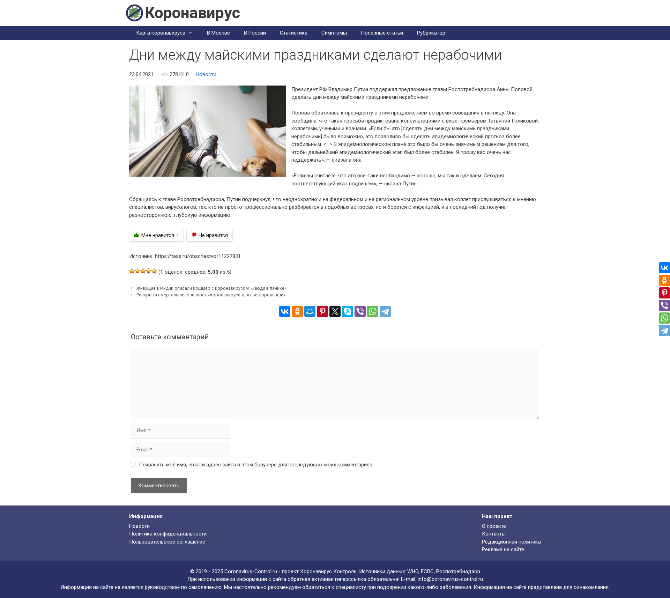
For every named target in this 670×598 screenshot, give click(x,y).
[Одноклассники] (297, 311)
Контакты (494, 534)
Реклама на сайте (503, 549)
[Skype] (347, 311)
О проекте (494, 526)
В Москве (218, 33)
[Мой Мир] (309, 311)
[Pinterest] (322, 311)
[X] (335, 311)
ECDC (427, 571)
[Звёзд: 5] (154, 271)
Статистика (293, 33)
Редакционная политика (511, 542)
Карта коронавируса (160, 33)
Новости (206, 74)
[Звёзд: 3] (143, 271)
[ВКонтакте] (284, 311)
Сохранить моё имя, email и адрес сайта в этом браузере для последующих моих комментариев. (256, 465)
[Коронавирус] (134, 12)
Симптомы (334, 33)
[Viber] (360, 311)
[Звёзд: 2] (137, 271)
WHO (412, 571)
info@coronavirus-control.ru (450, 579)
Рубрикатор (431, 33)
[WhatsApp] (372, 311)
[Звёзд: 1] (132, 271)
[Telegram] (385, 311)
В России (255, 33)
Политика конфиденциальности (168, 534)
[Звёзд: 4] (148, 271)
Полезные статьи (382, 33)
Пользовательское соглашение (167, 542)
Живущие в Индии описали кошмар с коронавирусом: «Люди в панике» (211, 288)
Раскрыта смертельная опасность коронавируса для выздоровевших (210, 294)
